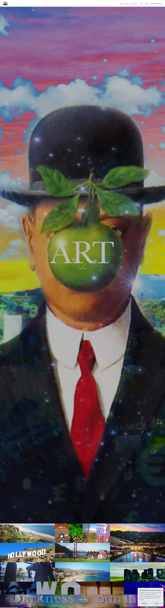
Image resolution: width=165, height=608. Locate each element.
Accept (156, 603)
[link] (5, 3)
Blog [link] (146, 3)
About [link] (127, 3)
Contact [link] (141, 3)
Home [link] (121, 3)
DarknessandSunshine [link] (156, 3)
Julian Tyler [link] (134, 3)
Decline (144, 603)
